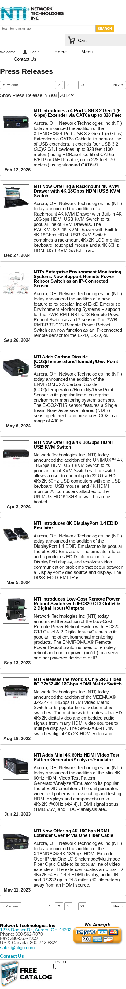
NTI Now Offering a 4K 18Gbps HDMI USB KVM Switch (73, 444)
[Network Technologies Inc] (32, 20)
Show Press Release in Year (28, 95)
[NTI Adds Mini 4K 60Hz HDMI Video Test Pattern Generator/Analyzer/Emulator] (16, 766)
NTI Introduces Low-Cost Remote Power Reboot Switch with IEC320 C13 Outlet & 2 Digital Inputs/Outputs (77, 603)
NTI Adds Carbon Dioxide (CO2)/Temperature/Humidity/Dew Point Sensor (76, 361)
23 (82, 85)
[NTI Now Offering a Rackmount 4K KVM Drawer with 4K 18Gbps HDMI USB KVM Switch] (16, 197)
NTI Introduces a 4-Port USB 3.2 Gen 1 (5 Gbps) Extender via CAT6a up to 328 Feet (77, 113)
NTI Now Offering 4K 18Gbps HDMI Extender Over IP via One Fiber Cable (73, 833)
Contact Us (25, 58)
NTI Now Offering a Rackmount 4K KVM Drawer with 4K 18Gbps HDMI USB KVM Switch (77, 191)
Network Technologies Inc (27, 925)
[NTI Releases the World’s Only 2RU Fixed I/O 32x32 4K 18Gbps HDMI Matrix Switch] (16, 690)
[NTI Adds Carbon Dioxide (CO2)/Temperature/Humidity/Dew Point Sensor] (16, 368)
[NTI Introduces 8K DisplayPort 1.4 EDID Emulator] (16, 534)
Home (60, 51)
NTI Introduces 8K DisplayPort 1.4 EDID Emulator (76, 525)
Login (35, 52)
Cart (82, 40)
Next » (118, 85)
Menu (87, 51)
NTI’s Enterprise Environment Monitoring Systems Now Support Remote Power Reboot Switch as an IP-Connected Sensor (77, 278)
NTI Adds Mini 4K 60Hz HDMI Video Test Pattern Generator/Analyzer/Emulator (76, 757)
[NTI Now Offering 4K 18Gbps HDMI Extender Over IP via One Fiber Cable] (16, 842)
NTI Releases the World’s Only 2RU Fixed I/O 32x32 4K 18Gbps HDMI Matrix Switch (78, 681)
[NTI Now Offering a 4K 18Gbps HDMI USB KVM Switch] (16, 453)
